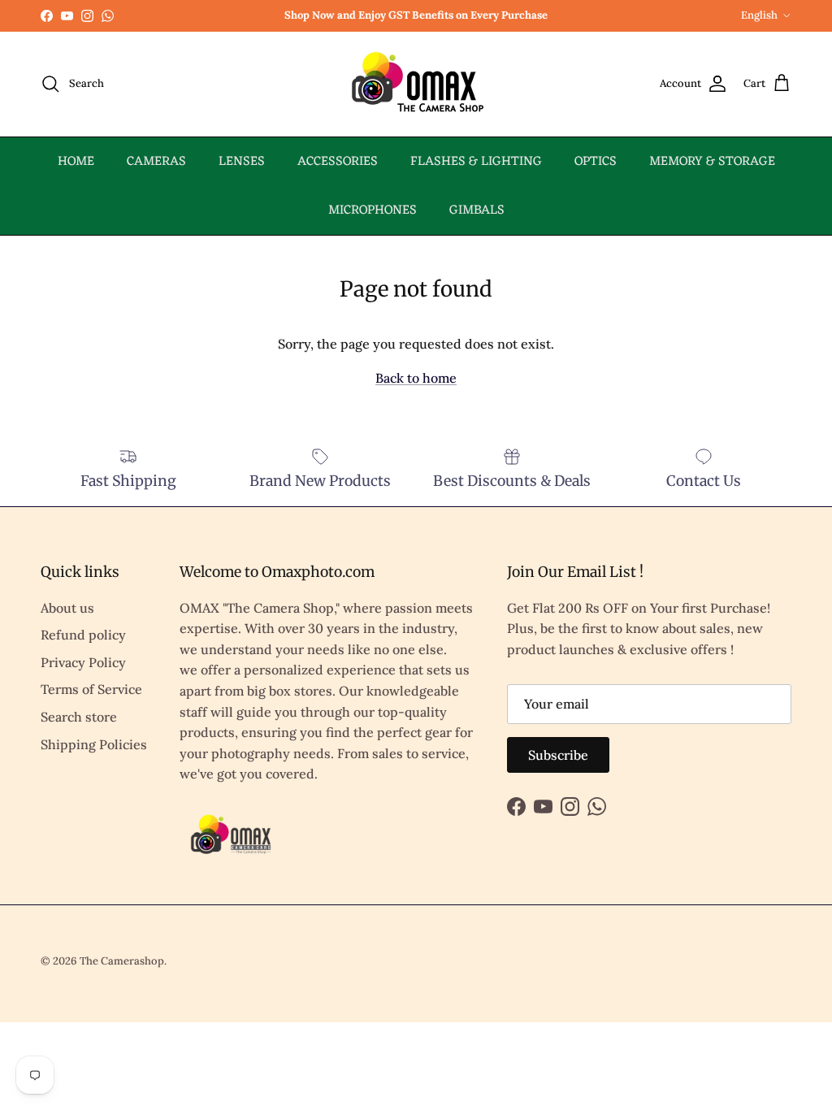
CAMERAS (156, 161)
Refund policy (83, 635)
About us (67, 608)
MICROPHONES (372, 210)
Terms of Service (91, 689)
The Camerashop (122, 961)
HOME (76, 161)
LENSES (242, 161)
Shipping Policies (94, 744)
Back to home (416, 378)
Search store (79, 717)
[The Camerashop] (416, 84)
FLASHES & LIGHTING (476, 161)
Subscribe (558, 755)
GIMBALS (477, 210)
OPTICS (595, 161)
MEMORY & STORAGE (712, 161)
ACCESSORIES (337, 161)
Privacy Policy (83, 662)
